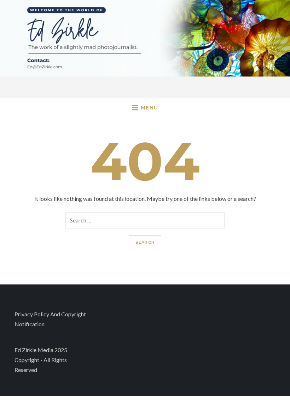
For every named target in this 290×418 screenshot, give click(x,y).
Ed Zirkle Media (33, 349)
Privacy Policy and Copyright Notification (50, 319)
